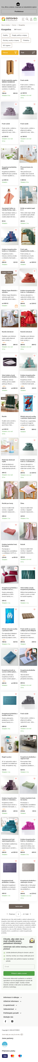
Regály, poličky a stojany (19, 35)
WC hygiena (6, 45)
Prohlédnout (19, 11)
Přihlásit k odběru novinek (19, 973)
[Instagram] (13, 1023)
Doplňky (5, 35)
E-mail (7, 966)
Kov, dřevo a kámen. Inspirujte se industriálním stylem (19, 7)
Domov (14, 25)
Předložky (26, 40)
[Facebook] (6, 1023)
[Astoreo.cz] (9, 19)
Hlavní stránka (5, 25)
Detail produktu (16, 96)
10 (24, 914)
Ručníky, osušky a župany (11, 40)
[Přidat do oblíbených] (16, 61)
